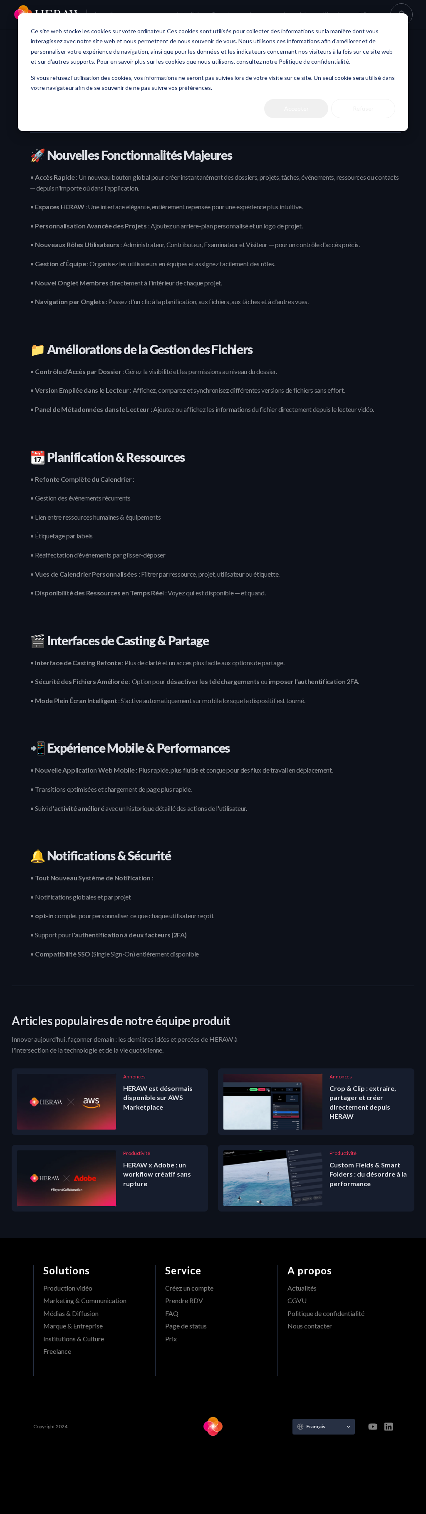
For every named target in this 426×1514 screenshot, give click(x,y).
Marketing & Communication (84, 1300)
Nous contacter (309, 1326)
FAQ (171, 1313)
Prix (171, 1339)
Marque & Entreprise (73, 1326)
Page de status (186, 1326)
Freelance (57, 1351)
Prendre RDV (184, 1300)
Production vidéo (67, 1288)
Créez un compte (189, 1288)
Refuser (363, 108)
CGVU (297, 1300)
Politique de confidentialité (325, 1313)
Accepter (296, 108)
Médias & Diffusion (71, 1313)
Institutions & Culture (73, 1339)
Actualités (302, 1288)
